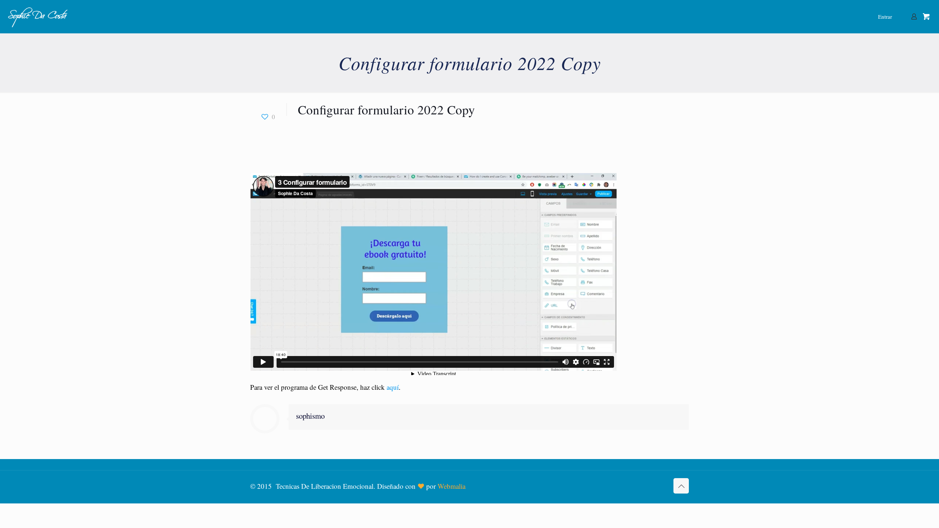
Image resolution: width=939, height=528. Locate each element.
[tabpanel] (469, 280)
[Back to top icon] (681, 486)
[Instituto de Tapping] (38, 16)
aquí (393, 387)
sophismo (310, 416)
